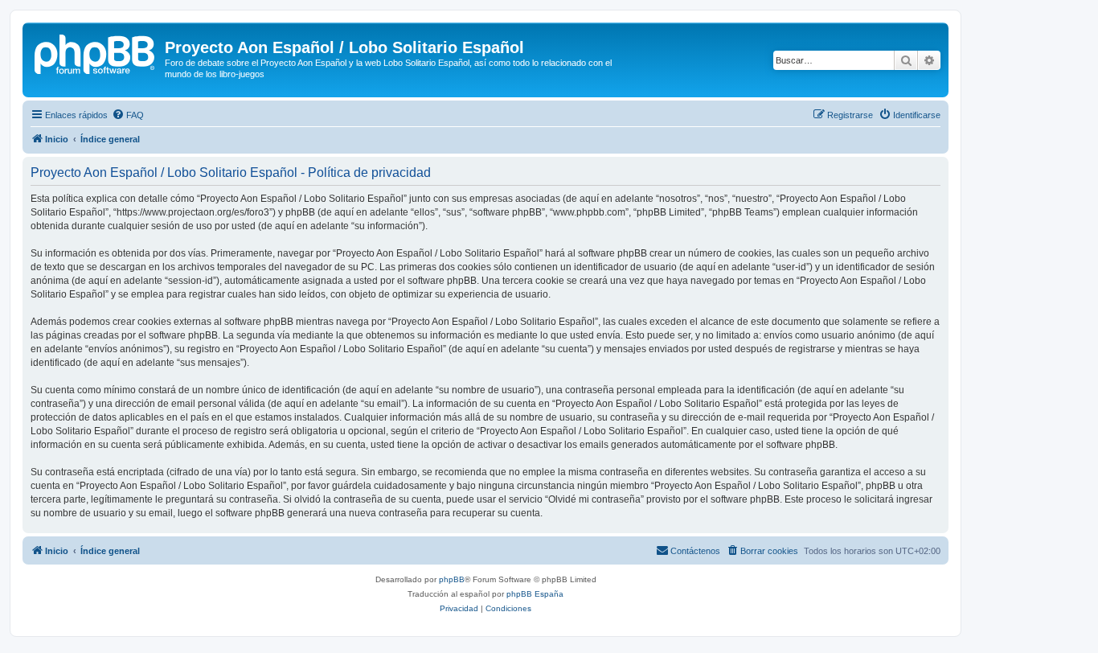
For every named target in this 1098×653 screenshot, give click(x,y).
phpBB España (534, 593)
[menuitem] (128, 115)
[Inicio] (96, 52)
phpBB (452, 579)
